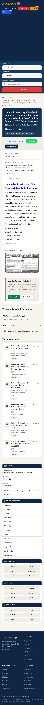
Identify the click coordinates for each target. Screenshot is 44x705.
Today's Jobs (23, 8)
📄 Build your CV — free (15, 141)
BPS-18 (13, 593)
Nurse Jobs (27, 681)
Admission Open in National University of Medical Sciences (19, 366)
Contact (27, 702)
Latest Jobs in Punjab (12, 236)
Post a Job (7, 11)
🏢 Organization (8, 80)
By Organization (36, 699)
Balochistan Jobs (29, 652)
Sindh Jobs (7, 509)
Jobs (9, 97)
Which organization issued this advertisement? (20, 331)
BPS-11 (31, 598)
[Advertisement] (22, 38)
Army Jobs (7, 522)
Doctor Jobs (8, 543)
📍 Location (6, 72)
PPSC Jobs (7, 530)
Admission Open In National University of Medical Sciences (19, 406)
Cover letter (27, 297)
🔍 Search (5, 64)
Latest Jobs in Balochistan (14, 232)
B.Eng (12, 620)
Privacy (22, 702)
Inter (31, 610)
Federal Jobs (8, 518)
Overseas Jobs (8, 555)
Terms (17, 702)
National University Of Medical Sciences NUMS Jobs (20, 348)
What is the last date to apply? (14, 316)
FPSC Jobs (7, 526)
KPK (12, 571)
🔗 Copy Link (11, 146)
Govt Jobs (13, 8)
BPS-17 (13, 588)
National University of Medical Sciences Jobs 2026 (19, 425)
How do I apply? (9, 325)
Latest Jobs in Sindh (12, 239)
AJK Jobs (26, 656)
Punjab (13, 567)
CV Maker (34, 8)
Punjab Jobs (8, 505)
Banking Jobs (8, 551)
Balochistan (31, 571)
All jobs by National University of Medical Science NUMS (21, 491)
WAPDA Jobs (6, 688)
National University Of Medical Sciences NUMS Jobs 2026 (20, 443)
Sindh (31, 567)
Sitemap (4, 699)
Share (33, 141)
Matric (13, 610)
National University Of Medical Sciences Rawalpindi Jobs (19, 385)
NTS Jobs (7, 534)
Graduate (13, 615)
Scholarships (26, 699)
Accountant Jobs (29, 688)
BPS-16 (31, 588)
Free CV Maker (8, 495)
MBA (31, 615)
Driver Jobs (27, 684)
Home (5, 8)
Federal (31, 576)
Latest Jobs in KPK (11, 243)
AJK (12, 576)
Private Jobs (18, 699)
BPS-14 (13, 598)
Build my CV (14, 297)
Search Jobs (22, 89)
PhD (31, 620)
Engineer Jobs (8, 547)
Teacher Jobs (8, 538)
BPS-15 (31, 593)
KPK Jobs (7, 513)
